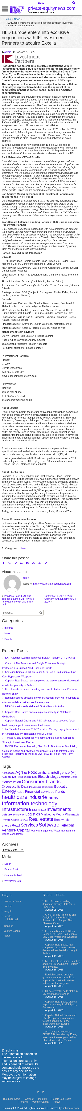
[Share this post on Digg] (40, 563)
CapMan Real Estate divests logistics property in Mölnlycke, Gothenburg (60, 1004)
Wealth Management (12, 834)
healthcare (14, 797)
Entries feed (11, 869)
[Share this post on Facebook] (3, 563)
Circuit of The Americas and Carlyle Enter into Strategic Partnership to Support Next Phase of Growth (59, 919)
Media (60, 814)
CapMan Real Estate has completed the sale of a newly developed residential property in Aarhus (60, 949)
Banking (32, 776)
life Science (19, 814)
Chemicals (64, 777)
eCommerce (47, 787)
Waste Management (42, 830)
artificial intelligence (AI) (57, 772)
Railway (23, 820)
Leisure (7, 814)
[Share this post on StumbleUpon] (33, 563)
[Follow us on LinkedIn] (39, 3)
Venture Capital (16, 830)
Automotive (9, 776)
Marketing (48, 814)
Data (24, 786)
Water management (64, 830)
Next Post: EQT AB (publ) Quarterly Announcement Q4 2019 (60, 598)
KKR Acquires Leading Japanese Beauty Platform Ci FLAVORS (40, 657)
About (7, 935)
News (17, 19)
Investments (59, 809)
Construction (11, 782)
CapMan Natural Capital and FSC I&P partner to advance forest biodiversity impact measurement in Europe (59, 1019)
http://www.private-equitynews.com (52, 583)
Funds (60, 792)
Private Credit (10, 819)
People (8, 639)
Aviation (22, 776)
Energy (9, 791)
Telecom (67, 825)
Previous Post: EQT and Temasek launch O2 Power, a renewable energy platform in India (18, 600)
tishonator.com (71, 1108)
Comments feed (13, 875)
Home (8, 19)
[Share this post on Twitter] (15, 563)
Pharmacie (72, 814)
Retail (16, 825)
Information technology (29, 803)
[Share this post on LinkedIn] (21, 563)
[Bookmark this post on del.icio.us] (46, 563)
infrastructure (15, 809)
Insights (8, 627)
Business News (12, 901)
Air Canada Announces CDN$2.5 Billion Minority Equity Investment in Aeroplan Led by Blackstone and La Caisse (60, 1036)
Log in (7, 863)
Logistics (32, 814)
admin (7, 52)
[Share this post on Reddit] (27, 563)
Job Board (12, 919)
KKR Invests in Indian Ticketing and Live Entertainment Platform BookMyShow (61, 964)
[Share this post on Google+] (9, 563)
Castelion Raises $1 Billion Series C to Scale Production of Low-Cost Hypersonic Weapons (60, 934)
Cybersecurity (11, 786)
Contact (8, 906)
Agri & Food (26, 772)
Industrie (37, 797)
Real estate (41, 819)
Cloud (74, 777)
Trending (8, 926)
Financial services (40, 792)
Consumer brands (41, 781)
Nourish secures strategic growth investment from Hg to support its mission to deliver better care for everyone (59, 979)
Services (29, 825)
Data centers (35, 787)
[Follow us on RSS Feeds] (42, 3)
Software (49, 825)
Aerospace (8, 772)
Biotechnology (48, 776)
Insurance (37, 809)
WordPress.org (12, 881)
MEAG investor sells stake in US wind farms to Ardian (35, 706)
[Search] (74, 2)
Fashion (20, 792)
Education (61, 786)
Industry (53, 797)
